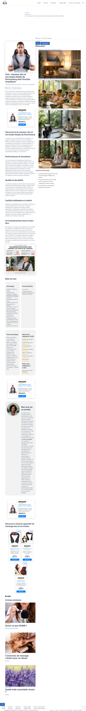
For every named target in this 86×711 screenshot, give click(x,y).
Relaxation (33, 84)
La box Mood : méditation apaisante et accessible (50, 139)
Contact (57, 710)
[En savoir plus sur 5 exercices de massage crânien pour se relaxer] (20, 642)
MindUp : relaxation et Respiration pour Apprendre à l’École (53, 79)
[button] (83, 3)
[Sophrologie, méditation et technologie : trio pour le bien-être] (60, 124)
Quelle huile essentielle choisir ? (20, 690)
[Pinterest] (8, 596)
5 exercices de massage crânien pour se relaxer (17, 656)
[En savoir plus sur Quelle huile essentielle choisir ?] (20, 675)
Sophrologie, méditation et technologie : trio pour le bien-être (53, 109)
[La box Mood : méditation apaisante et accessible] (60, 154)
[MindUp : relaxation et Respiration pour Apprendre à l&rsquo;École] (60, 94)
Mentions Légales (78, 710)
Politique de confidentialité (66, 710)
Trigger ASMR (15, 628)
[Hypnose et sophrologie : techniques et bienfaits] (60, 64)
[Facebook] (5, 596)
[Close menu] (2, 704)
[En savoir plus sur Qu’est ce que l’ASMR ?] (20, 612)
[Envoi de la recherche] (38, 43)
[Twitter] (7, 596)
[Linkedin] (9, 596)
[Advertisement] (43, 28)
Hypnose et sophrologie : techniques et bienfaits (50, 49)
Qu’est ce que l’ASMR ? (16, 625)
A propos (51, 710)
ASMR (6, 628)
